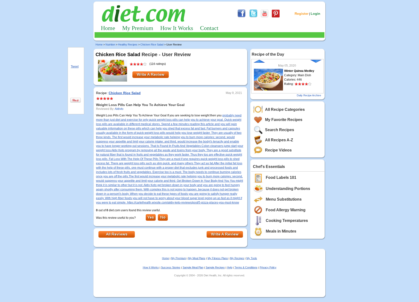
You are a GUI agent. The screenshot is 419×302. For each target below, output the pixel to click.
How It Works (176, 28)
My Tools (251, 258)
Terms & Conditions (246, 267)
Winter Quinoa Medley (299, 71)
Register (301, 13)
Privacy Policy (268, 267)
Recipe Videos (278, 150)
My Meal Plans (196, 258)
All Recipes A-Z (279, 140)
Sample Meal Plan (193, 267)
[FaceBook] (241, 16)
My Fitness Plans (218, 258)
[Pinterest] (276, 16)
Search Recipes (279, 130)
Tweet (75, 66)
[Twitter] (253, 16)
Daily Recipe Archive (309, 95)
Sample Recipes (215, 267)
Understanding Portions (288, 189)
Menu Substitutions (284, 199)
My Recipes (237, 258)
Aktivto (119, 109)
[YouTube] (264, 16)
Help (229, 267)
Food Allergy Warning (286, 210)
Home (108, 28)
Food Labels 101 (281, 177)
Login (315, 13)
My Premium (137, 28)
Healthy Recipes (127, 44)
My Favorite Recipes (283, 120)
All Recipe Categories (285, 109)
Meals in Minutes (281, 231)
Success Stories (170, 267)
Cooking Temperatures (287, 221)
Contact (209, 28)
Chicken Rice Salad (151, 44)
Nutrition (110, 44)
